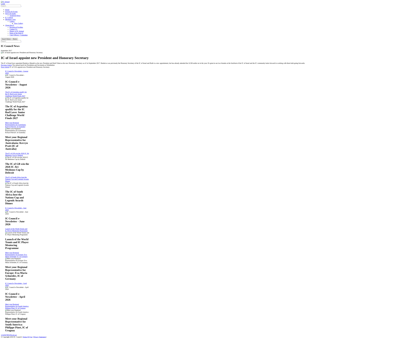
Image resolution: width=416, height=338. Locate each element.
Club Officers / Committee (19, 35)
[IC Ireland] (5, 2)
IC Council (9, 17)
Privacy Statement (39, 337)
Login (3, 4)
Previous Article (6, 65)
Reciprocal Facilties (16, 27)
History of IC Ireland (17, 31)
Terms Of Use (27, 337)
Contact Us (13, 29)
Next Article (5, 67)
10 (9, 335)
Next (12, 335)
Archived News (15, 15)
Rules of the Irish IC (16, 33)
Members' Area (10, 19)
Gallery (12, 21)
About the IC (9, 25)
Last (15, 335)
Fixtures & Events (11, 12)
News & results (10, 14)
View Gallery (18, 23)
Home (7, 10)
